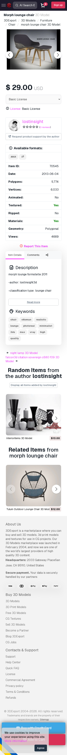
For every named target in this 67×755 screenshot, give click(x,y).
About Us (13, 524)
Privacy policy (14, 686)
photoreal (29, 325)
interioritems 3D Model (19, 438)
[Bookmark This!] (56, 430)
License (10, 674)
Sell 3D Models (15, 624)
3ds (12, 332)
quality (14, 338)
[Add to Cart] (48, 430)
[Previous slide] (9, 55)
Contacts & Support (22, 650)
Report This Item (36, 246)
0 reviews (45, 127)
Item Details (15, 255)
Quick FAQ (12, 668)
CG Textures (13, 619)
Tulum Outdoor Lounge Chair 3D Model (28, 509)
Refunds (11, 698)
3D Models (13, 601)
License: (15, 109)
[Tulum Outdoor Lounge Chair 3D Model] (33, 485)
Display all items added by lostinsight (33, 385)
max (22, 332)
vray (32, 332)
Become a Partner (17, 630)
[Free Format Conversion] (22, 156)
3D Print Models (16, 607)
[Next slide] (57, 55)
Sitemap (44, 719)
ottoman (26, 319)
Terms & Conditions (18, 692)
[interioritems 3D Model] (33, 415)
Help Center (13, 662)
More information (15, 741)
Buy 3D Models (18, 594)
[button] (56, 418)
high (42, 332)
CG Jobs (11, 642)
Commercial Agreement (20, 680)
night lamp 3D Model (24, 353)
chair (13, 319)
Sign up (58, 5)
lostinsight (32, 121)
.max (13, 156)
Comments (33, 255)
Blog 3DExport (15, 636)
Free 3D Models (16, 613)
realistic (41, 319)
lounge (14, 325)
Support (11, 656)
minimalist (45, 325)
